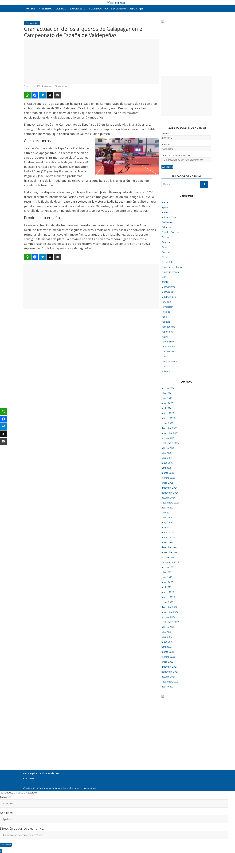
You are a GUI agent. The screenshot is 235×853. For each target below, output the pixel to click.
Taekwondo (167, 351)
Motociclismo (168, 286)
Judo (163, 276)
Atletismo (45, 8)
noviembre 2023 (169, 552)
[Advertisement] (91, 61)
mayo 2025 (167, 462)
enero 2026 (167, 423)
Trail (163, 366)
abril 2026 (166, 408)
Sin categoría (168, 346)
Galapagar (49, 86)
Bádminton (167, 222)
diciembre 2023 (169, 547)
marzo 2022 (167, 651)
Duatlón (165, 242)
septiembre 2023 (170, 562)
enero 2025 (167, 482)
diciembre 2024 (169, 487)
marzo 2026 (167, 413)
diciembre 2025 (169, 428)
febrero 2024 (168, 537)
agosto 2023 (168, 567)
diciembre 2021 (169, 666)
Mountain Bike (168, 296)
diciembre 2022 (169, 607)
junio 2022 (166, 636)
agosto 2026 (168, 388)
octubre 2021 (168, 676)
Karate (164, 281)
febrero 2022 (168, 656)
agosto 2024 (168, 507)
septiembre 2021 (170, 681)
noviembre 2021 (169, 671)
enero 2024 (167, 542)
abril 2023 (166, 587)
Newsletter (167, 306)
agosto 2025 (168, 447)
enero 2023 (167, 602)
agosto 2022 (168, 626)
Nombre (165, 133)
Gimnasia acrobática (172, 267)
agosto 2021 (168, 686)
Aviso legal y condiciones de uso (41, 773)
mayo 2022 (167, 641)
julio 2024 (166, 512)
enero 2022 (167, 661)
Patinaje (165, 321)
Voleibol (165, 371)
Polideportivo (98, 8)
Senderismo (118, 8)
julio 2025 (166, 452)
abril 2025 (166, 467)
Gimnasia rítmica (170, 271)
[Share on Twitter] (50, 95)
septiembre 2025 (170, 442)
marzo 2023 (167, 592)
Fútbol (30, 8)
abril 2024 (166, 527)
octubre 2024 (168, 497)
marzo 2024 (167, 532)
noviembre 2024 (169, 492)
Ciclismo (61, 8)
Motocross (167, 291)
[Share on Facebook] (34, 95)
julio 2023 (166, 572)
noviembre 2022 (169, 612)
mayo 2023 (167, 582)
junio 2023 (166, 577)
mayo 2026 (167, 403)
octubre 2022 (168, 616)
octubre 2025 (168, 437)
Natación (166, 301)
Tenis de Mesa (169, 361)
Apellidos (166, 144)
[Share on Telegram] (42, 95)
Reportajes (136, 8)
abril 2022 (166, 646)
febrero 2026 (168, 418)
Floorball (165, 252)
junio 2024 (166, 517)
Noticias (165, 311)
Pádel (164, 316)
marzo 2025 (167, 472)
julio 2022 (166, 631)
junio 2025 (166, 457)
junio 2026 (166, 398)
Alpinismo (166, 207)
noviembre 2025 (169, 433)
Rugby (164, 336)
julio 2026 (166, 393)
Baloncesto (78, 8)
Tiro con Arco (61, 86)
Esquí (164, 247)
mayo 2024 (167, 522)
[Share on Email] (57, 95)
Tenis (164, 356)
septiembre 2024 (170, 502)
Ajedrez (165, 202)
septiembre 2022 (170, 621)
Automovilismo (169, 217)
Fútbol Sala (167, 262)
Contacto (28, 778)
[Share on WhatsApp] (27, 95)
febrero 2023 (168, 597)
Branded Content (170, 232)
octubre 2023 (168, 557)
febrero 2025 (168, 477)
